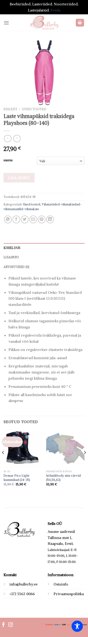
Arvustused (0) (17, 267)
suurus (8, 160)
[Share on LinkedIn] (50, 219)
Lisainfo (11, 257)
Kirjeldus (12, 248)
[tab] (44, 247)
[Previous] (3, 462)
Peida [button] (55, 10)
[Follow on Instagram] (10, 625)
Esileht (10, 109)
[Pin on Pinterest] (42, 219)
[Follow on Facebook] (3, 625)
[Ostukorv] (80, 23)
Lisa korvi (19, 177)
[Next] (84, 462)
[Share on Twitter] (25, 219)
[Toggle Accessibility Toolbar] (77, 626)
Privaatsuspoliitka (69, 594)
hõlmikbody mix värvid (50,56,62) (63, 478)
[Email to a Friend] (33, 219)
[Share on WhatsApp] (8, 219)
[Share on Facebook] (16, 219)
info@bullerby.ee (23, 584)
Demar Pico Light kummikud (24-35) (17, 478)
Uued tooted (34, 109)
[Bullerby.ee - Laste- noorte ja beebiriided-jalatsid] (44, 22)
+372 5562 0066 (22, 594)
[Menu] (6, 22)
